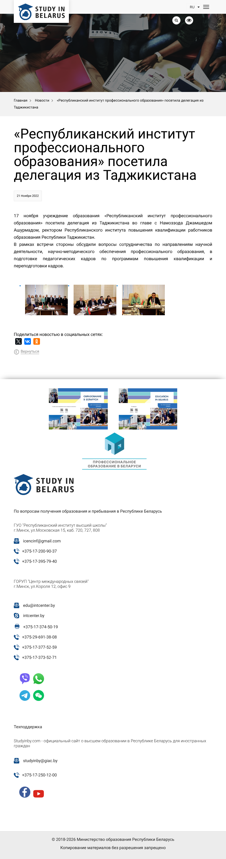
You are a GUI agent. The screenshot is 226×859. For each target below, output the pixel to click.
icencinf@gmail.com (42, 541)
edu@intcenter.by (39, 605)
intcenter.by (33, 615)
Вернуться (30, 351)
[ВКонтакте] (27, 341)
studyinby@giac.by (40, 760)
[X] (18, 341)
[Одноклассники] (36, 341)
